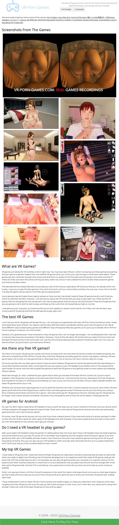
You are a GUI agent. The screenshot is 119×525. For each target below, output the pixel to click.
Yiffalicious (109, 17)
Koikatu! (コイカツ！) (10, 20)
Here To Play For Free (59, 521)
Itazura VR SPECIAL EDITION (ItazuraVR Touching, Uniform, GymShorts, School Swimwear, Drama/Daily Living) (68, 20)
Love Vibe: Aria (64, 17)
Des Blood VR (7, 22)
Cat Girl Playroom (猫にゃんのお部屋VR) (87, 17)
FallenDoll (18, 22)
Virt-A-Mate (52, 17)
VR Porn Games (69, 515)
